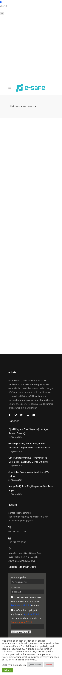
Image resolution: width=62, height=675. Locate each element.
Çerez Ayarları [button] (35, 664)
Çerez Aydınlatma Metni (14, 664)
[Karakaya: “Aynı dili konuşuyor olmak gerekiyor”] (31, 212)
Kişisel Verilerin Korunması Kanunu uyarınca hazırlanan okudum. (26, 601)
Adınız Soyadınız (19, 577)
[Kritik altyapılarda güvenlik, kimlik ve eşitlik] (31, 138)
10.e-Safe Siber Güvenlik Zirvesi (16, 169)
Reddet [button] (48, 664)
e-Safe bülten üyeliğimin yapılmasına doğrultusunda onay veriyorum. (27, 614)
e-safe (8, 166)
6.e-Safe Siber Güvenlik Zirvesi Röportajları (20, 247)
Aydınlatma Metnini (21, 605)
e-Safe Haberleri (37, 169)
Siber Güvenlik (51, 169)
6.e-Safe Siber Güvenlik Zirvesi (25, 322)
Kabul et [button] (7, 670)
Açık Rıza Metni (31, 614)
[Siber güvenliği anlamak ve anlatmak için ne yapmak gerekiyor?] (31, 290)
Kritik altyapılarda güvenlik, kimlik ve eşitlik (28, 161)
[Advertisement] (31, 48)
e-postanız (16, 587)
